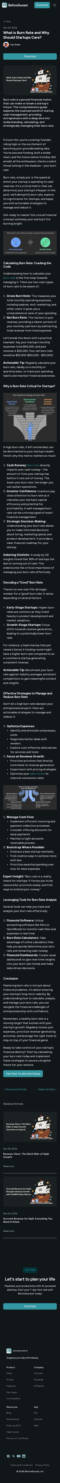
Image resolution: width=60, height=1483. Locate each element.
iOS (35, 1413)
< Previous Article (14, 1089)
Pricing (9, 1379)
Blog (8, 1413)
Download (30, 56)
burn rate (9, 278)
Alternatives (12, 1419)
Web (36, 1425)
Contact (38, 1373)
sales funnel (37, 773)
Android (38, 1419)
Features (11, 1386)
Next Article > (47, 1089)
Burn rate (33, 465)
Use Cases (11, 1392)
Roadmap (38, 1379)
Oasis (9, 1373)
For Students (13, 1398)
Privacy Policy (42, 1465)
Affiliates (39, 1386)
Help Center (12, 1432)
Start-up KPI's (13, 1425)
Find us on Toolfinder (17, 1438)
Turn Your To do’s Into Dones (23, 1073)
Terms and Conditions (21, 1465)
